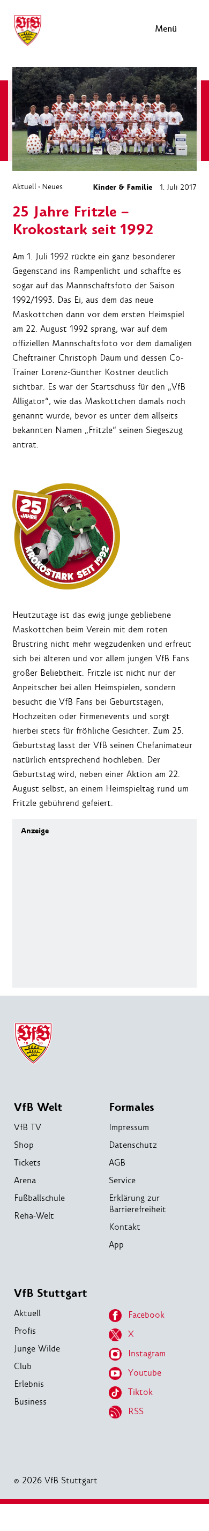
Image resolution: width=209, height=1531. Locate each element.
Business (30, 1401)
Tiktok (140, 1392)
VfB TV (27, 1127)
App (116, 1244)
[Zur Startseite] (27, 44)
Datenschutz (133, 1145)
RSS (136, 1411)
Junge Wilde (37, 1348)
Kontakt (124, 1227)
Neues (52, 186)
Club (23, 1366)
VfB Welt (38, 1107)
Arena (25, 1180)
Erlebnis (29, 1384)
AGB (117, 1162)
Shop (24, 1145)
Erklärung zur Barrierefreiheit (137, 1203)
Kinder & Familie (122, 187)
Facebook (146, 1314)
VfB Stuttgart (50, 1293)
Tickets (27, 1162)
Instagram (147, 1353)
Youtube (144, 1372)
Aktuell (24, 186)
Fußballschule (39, 1198)
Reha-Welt (34, 1215)
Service (122, 1180)
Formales (131, 1107)
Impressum (129, 1127)
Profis (25, 1330)
